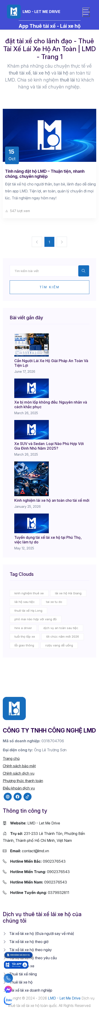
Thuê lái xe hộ (20, 982)
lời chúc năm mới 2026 (62, 636)
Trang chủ (11, 758)
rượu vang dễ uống (59, 645)
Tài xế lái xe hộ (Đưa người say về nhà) (41, 933)
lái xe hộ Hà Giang (68, 593)
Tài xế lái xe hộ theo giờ (28, 941)
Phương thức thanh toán (23, 780)
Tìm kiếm (50, 287)
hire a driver (23, 628)
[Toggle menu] (86, 12)
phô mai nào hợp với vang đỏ (36, 619)
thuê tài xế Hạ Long (28, 610)
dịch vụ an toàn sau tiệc (60, 628)
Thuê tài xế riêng (22, 974)
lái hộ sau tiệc (25, 602)
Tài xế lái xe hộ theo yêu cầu (32, 958)
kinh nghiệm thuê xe (29, 593)
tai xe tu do (54, 602)
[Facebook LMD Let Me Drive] (18, 797)
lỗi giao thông (24, 645)
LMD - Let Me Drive (35, 823)
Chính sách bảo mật (19, 766)
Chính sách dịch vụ (18, 773)
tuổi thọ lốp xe (25, 636)
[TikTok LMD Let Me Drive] (27, 797)
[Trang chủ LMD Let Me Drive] (14, 708)
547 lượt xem (19, 211)
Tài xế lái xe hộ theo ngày (30, 949)
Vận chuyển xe (21, 966)
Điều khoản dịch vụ (19, 788)
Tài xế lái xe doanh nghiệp (30, 990)
